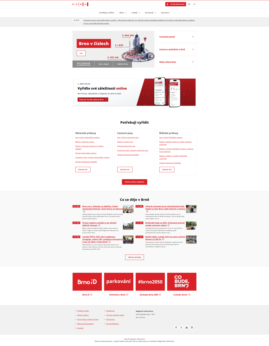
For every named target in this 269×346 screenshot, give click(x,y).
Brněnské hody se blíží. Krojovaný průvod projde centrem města (165, 224)
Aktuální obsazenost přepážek (86, 162)
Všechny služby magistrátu (134, 182)
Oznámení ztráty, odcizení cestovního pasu (132, 150)
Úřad (121, 13)
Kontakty (165, 13)
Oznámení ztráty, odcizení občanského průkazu (92, 157)
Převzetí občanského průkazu (85, 153)
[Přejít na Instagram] (192, 327)
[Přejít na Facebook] (176, 327)
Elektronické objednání (85, 324)
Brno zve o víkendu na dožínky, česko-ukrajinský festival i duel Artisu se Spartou (102, 207)
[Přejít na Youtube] (187, 327)
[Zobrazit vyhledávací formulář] (189, 4)
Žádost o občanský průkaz (84, 142)
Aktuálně (149, 13)
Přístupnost (110, 319)
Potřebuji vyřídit (106, 13)
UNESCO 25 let (122, 64)
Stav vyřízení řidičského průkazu (171, 137)
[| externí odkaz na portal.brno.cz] (134, 90)
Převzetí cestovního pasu (126, 146)
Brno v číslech (104, 64)
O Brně (134, 13)
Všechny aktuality (134, 257)
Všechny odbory (83, 315)
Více (150, 53)
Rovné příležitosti (112, 324)
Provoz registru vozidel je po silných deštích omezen (99, 224)
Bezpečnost (110, 311)
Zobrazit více (82, 169)
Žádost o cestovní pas (125, 142)
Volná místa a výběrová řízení (87, 319)
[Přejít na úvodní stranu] (80, 4)
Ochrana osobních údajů (115, 315)
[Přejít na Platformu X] (181, 327)
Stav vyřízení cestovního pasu (128, 137)
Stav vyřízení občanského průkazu (87, 137)
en (194, 4)
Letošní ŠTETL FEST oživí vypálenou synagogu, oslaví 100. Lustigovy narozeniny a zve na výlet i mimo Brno (102, 239)
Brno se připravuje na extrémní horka (83, 64)
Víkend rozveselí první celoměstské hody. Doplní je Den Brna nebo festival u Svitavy (165, 207)
